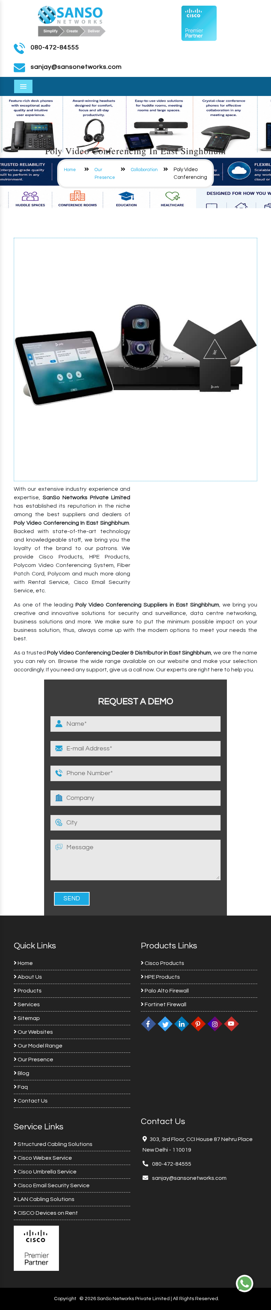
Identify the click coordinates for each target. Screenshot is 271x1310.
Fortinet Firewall (165, 1004)
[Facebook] (148, 1023)
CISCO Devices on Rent (47, 1213)
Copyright (65, 1298)
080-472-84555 (55, 47)
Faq (22, 1087)
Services (28, 1004)
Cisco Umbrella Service (47, 1172)
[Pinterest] (198, 1023)
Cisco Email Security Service (53, 1185)
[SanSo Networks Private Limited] (72, 20)
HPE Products (162, 977)
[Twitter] (165, 1023)
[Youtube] (231, 1023)
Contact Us (32, 1101)
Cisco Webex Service (44, 1158)
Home (70, 169)
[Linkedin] (181, 1023)
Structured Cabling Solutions (54, 1144)
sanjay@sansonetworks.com (189, 1178)
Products (29, 991)
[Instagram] (214, 1023)
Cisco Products (164, 963)
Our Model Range (39, 1046)
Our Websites (35, 1032)
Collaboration (144, 169)
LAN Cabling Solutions (45, 1199)
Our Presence (35, 1059)
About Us (29, 977)
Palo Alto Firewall (166, 991)
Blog (23, 1073)
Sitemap (28, 1018)
